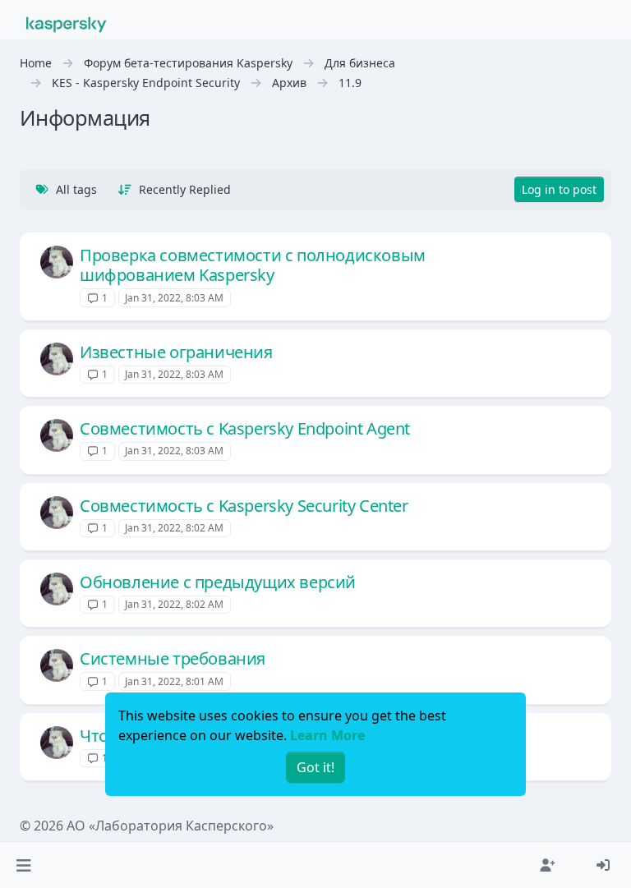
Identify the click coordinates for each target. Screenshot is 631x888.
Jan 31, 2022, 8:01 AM (174, 681)
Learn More (327, 735)
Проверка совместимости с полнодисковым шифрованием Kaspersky (253, 265)
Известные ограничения (176, 352)
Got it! (315, 767)
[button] (23, 865)
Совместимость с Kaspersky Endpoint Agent (245, 428)
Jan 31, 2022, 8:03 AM (174, 298)
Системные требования (172, 658)
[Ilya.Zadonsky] (56, 262)
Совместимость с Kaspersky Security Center (244, 506)
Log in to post (559, 189)
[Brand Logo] (66, 23)
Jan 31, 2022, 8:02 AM (174, 528)
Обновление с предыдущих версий (218, 582)
